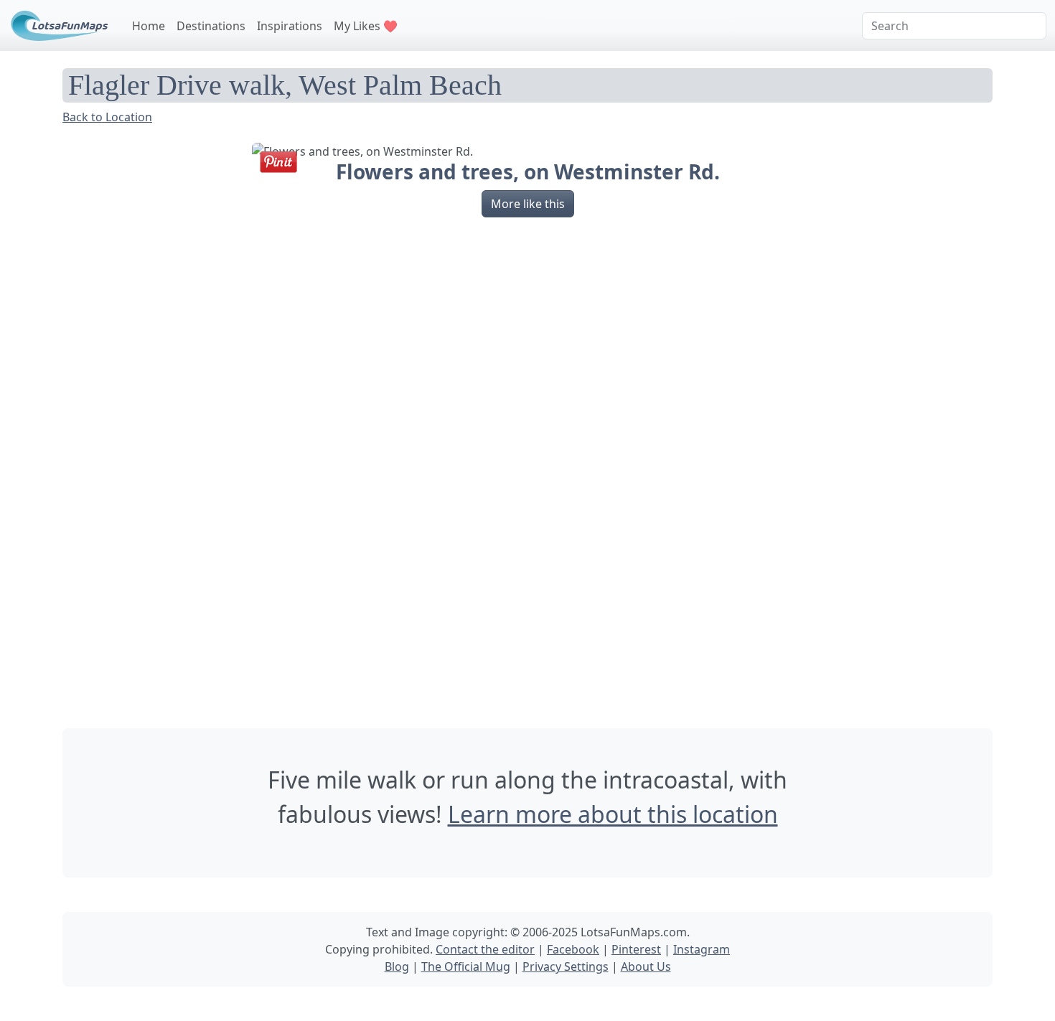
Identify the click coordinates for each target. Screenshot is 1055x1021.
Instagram (701, 949)
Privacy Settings (565, 966)
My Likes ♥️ (366, 26)
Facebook (573, 949)
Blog (397, 966)
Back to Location (107, 117)
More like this (528, 204)
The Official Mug (465, 966)
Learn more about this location (613, 814)
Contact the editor (485, 949)
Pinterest (636, 949)
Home (148, 26)
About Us (646, 966)
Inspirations (289, 26)
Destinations (211, 26)
